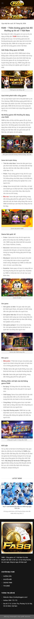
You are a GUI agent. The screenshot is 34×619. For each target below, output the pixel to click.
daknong (6, 616)
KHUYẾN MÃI (7, 579)
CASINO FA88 (7, 583)
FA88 (3, 557)
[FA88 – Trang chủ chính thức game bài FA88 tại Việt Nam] (17, 3)
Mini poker (7, 361)
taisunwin (27, 616)
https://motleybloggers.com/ (18, 597)
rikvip (18, 616)
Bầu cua (6, 196)
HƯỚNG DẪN (7, 576)
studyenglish (13, 616)
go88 (22, 616)
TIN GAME (6, 586)
